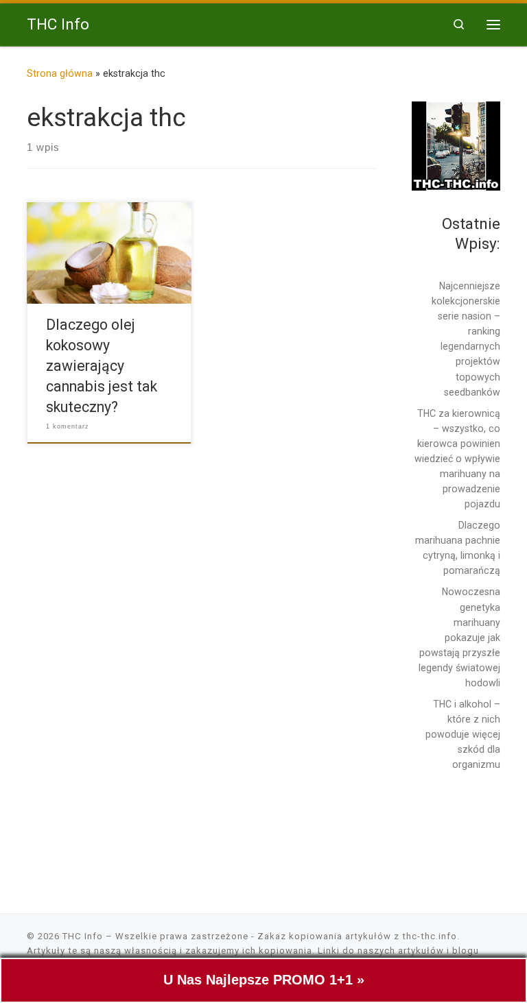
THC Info (82, 936)
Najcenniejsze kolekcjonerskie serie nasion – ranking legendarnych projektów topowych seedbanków (466, 339)
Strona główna (60, 73)
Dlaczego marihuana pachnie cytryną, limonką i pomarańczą (457, 548)
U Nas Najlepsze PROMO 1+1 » (263, 979)
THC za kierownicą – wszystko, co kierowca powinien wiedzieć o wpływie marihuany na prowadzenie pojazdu (457, 459)
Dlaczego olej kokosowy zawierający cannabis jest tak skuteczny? (101, 365)
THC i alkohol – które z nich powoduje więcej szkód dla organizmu (462, 734)
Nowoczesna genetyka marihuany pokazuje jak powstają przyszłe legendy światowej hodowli (459, 637)
